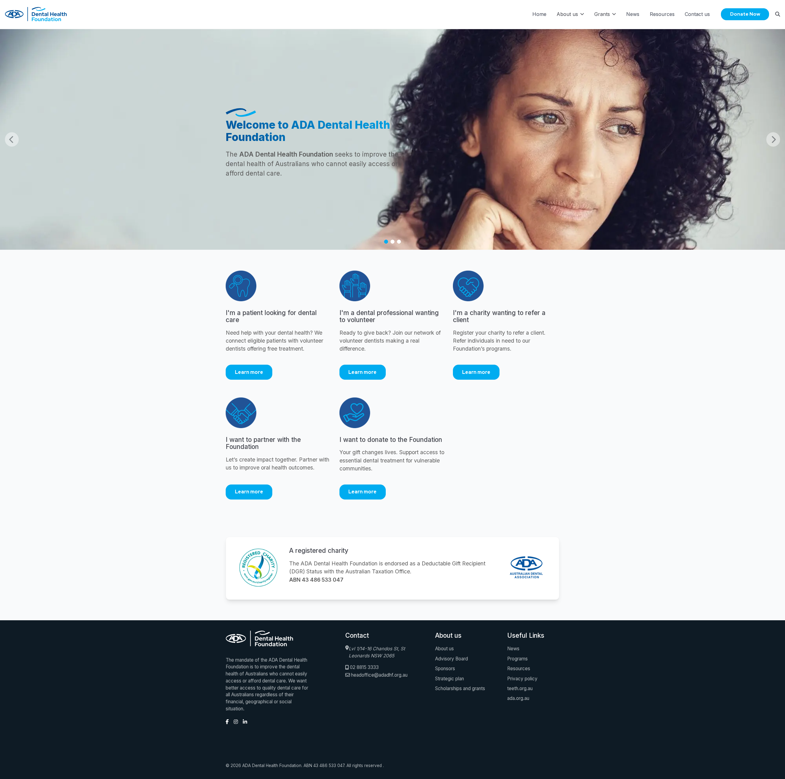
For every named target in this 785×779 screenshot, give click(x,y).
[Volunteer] (392, 290)
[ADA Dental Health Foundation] (526, 568)
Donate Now (745, 14)
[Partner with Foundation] (279, 416)
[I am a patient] (279, 290)
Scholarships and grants (460, 688)
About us (567, 14)
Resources (662, 14)
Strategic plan (449, 679)
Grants (602, 14)
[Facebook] (227, 722)
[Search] (777, 14)
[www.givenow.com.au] (392, 416)
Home (539, 14)
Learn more (249, 372)
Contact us (697, 14)
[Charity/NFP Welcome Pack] (506, 290)
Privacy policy (522, 679)
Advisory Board (451, 659)
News (632, 14)
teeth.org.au (520, 688)
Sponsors (445, 668)
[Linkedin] (245, 722)
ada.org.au (518, 698)
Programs (517, 659)
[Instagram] (236, 722)
